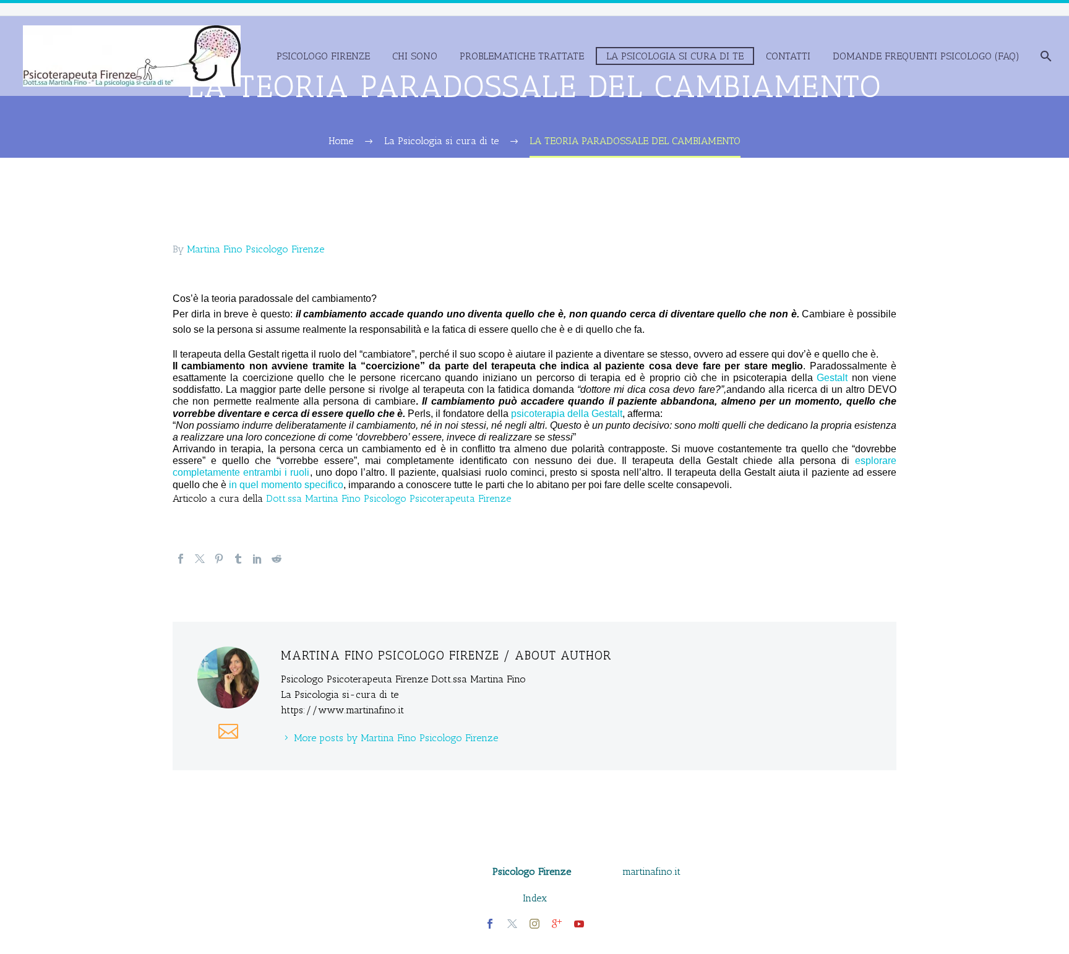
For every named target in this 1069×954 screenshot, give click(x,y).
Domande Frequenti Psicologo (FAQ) (926, 56)
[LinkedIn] (257, 559)
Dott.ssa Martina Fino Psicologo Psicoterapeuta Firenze (388, 498)
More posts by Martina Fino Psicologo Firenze (396, 738)
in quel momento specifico (286, 484)
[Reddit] (276, 559)
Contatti (788, 56)
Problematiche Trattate (522, 56)
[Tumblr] (238, 559)
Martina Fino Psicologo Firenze (255, 249)
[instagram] (534, 924)
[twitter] (512, 924)
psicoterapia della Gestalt (566, 413)
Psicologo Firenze (323, 56)
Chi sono (414, 56)
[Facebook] (181, 559)
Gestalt (832, 377)
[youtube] (579, 924)
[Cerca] (1045, 56)
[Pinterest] (219, 559)
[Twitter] (200, 559)
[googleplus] (557, 924)
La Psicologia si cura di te (675, 56)
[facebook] (490, 924)
